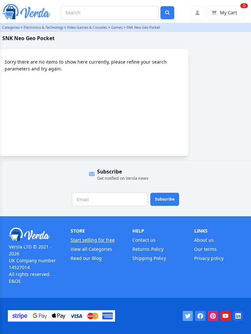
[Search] (167, 13)
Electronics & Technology (43, 27)
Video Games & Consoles (87, 27)
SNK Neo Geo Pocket (143, 27)
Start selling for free (93, 240)
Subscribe (165, 199)
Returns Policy (147, 249)
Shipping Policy (149, 258)
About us (204, 240)
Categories (11, 27)
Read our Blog (86, 258)
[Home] (33, 234)
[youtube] (225, 316)
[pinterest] (213, 316)
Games (117, 27)
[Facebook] (200, 316)
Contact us (144, 240)
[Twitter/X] (188, 316)
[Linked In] (238, 316)
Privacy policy (209, 258)
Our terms (205, 249)
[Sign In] (197, 13)
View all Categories (91, 249)
